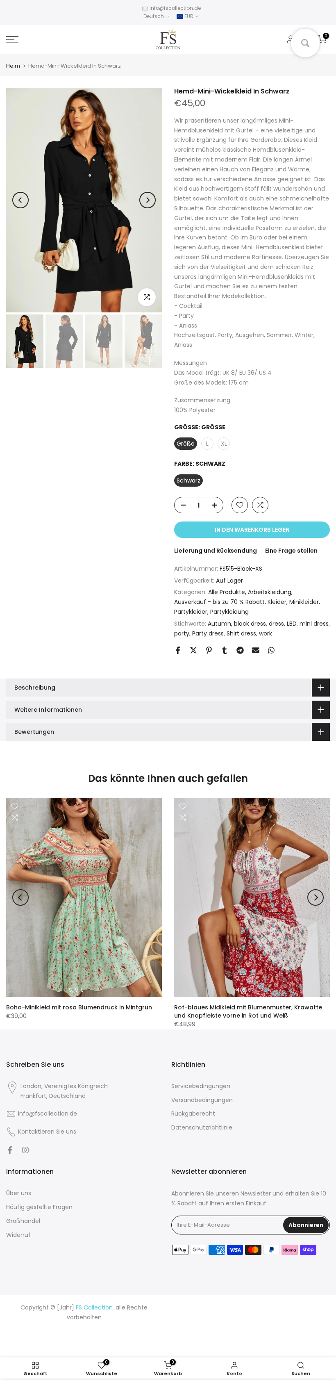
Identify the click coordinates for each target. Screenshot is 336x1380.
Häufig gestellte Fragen (39, 1207)
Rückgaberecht (193, 1113)
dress (276, 623)
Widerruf (18, 1235)
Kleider (277, 602)
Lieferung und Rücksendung (215, 551)
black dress (250, 623)
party (181, 633)
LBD (292, 623)
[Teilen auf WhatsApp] (271, 650)
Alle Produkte (226, 592)
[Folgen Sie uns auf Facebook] (10, 1150)
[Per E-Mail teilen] (255, 650)
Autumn (219, 623)
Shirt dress (241, 633)
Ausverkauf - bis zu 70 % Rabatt (219, 602)
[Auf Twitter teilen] (193, 650)
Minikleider (304, 602)
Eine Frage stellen (291, 551)
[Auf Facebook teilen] (178, 650)
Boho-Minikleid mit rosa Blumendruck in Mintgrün (79, 1007)
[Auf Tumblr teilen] (224, 650)
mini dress (314, 623)
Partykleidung (229, 612)
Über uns (18, 1193)
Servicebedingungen (200, 1086)
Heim (13, 65)
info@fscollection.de (175, 8)
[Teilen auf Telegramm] (240, 650)
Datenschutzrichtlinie (201, 1127)
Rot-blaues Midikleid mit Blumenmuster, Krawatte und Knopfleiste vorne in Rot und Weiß (248, 1011)
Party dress (208, 633)
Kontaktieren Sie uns (47, 1131)
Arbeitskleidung (269, 592)
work (265, 633)
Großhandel (23, 1221)
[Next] (147, 200)
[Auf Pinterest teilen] (209, 650)
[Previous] (20, 200)
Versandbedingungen (202, 1100)
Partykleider (190, 612)
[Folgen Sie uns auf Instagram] (25, 1150)
